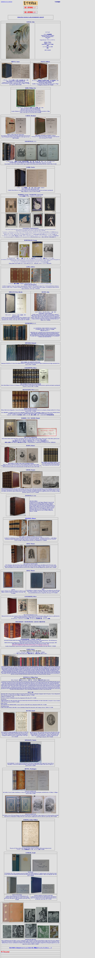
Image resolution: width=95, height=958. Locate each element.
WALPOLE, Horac (30, 518)
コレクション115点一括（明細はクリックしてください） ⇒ (30, 947)
